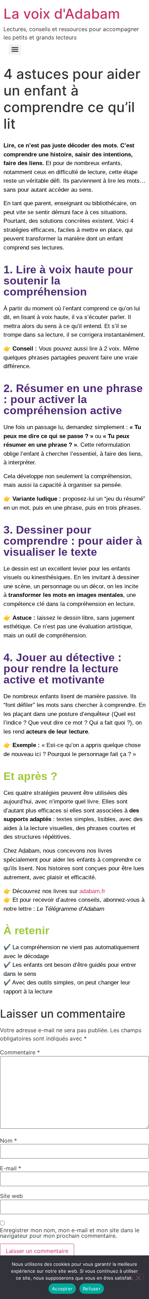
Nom (8, 1140)
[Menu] (15, 49)
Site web (11, 1196)
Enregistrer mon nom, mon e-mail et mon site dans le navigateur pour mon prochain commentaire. (69, 1232)
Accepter (62, 1288)
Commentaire (20, 1052)
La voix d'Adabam (61, 13)
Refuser (91, 1288)
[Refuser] (138, 1277)
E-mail (10, 1168)
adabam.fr (92, 891)
